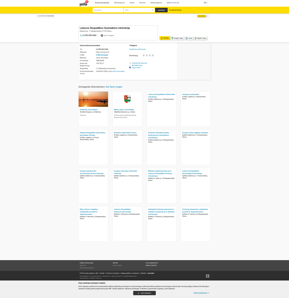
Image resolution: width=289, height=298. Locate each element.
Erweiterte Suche (175, 10)
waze (190, 38)
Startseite (83, 265)
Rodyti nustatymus (200, 293)
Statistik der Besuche (139, 63)
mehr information (118, 71)
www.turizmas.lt (116, 276)
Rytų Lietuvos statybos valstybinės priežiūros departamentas (89, 211)
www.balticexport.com (130, 276)
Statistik (143, 273)
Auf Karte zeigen (114, 86)
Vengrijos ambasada (190, 94)
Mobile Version (151, 265)
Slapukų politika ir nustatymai (130, 273)
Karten (132, 3)
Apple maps (201, 38)
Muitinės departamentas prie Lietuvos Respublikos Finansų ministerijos (160, 173)
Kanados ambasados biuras (125, 133)
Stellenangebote (156, 3)
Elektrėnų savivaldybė (88, 110)
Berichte (142, 3)
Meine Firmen (173, 3)
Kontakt (102, 273)
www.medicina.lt (95, 276)
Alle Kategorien (119, 3)
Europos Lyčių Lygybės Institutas (195, 133)
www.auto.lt (106, 276)
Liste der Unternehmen (46, 16)
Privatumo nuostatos (112, 273)
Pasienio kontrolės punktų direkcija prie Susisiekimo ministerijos (158, 135)
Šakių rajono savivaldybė (124, 110)
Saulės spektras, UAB (91, 273)
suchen (161, 10)
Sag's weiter (136, 67)
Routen (120, 265)
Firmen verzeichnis (102, 3)
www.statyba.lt (84, 276)
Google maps (178, 38)
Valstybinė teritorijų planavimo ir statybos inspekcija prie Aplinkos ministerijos (161, 211)
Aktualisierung (137, 65)
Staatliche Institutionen (137, 49)
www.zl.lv (99, 278)
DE (205, 3)
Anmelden (151, 273)
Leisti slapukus (145, 293)
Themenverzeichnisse (87, 268)
